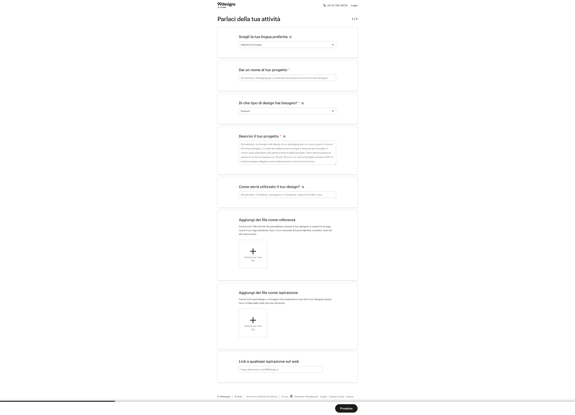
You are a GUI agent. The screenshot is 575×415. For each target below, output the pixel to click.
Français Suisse (336, 396)
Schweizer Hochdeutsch (306, 396)
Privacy (284, 396)
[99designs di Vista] (226, 5)
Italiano (350, 396)
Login (354, 5)
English (323, 396)
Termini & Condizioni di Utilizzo (261, 396)
